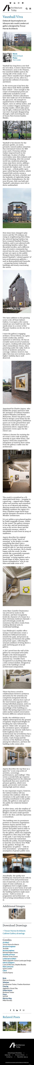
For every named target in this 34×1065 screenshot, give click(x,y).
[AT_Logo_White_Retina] (17, 1043)
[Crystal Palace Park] (24, 1023)
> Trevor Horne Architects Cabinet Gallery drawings (14, 932)
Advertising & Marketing (14, 1053)
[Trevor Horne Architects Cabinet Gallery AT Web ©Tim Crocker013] (17, 914)
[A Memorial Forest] (10, 1023)
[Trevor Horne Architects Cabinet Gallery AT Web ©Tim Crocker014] (17, 450)
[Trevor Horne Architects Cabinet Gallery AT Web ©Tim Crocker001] (17, 854)
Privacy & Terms (19, 1055)
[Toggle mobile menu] (30, 9)
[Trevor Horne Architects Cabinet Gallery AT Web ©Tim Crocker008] (17, 33)
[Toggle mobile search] (27, 9)
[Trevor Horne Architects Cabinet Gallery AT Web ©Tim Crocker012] (17, 567)
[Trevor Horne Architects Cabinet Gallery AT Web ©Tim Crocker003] (17, 748)
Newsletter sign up (22, 1057)
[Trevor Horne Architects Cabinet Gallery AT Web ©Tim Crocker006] (17, 362)
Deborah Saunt (18, 56)
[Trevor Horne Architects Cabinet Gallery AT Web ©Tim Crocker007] (17, 271)
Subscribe (7, 1055)
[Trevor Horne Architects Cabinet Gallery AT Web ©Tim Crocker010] (17, 189)
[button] (4, 914)
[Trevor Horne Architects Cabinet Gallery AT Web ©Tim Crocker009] (17, 122)
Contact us (9, 1057)
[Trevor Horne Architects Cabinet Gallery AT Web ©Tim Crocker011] (17, 670)
